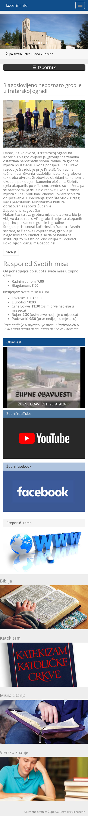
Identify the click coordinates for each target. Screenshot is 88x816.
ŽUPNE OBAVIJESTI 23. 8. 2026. (42, 404)
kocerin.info (17, 5)
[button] (6, 31)
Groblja (11, 252)
